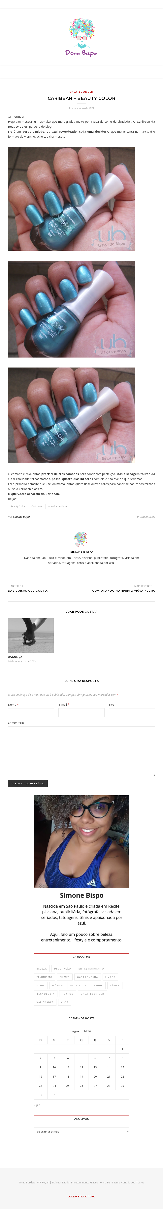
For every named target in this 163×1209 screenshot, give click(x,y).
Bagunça (15, 656)
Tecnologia (46, 993)
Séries (115, 985)
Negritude (78, 985)
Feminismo (44, 977)
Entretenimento (91, 968)
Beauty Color (18, 506)
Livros (110, 977)
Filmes (65, 977)
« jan (37, 1105)
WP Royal (43, 1182)
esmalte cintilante (58, 506)
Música (57, 985)
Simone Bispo (21, 517)
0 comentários (146, 517)
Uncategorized (81, 91)
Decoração (62, 968)
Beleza (42, 968)
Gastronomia (87, 977)
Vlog (65, 1002)
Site (111, 704)
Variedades (45, 1002)
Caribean (36, 506)
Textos (67, 993)
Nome (13, 704)
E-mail (63, 704)
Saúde (98, 985)
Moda (41, 985)
